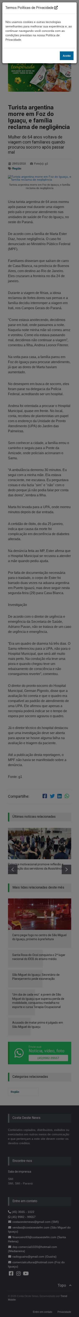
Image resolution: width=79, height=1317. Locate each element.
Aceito (67, 55)
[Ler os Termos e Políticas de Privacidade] (56, 8)
